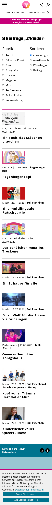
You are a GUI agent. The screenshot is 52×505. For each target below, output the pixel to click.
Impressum (37, 489)
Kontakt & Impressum (13, 448)
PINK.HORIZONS (37, 12)
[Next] (48, 12)
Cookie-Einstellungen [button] (26, 494)
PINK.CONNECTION (15, 12)
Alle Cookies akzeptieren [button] (26, 499)
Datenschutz (9, 452)
